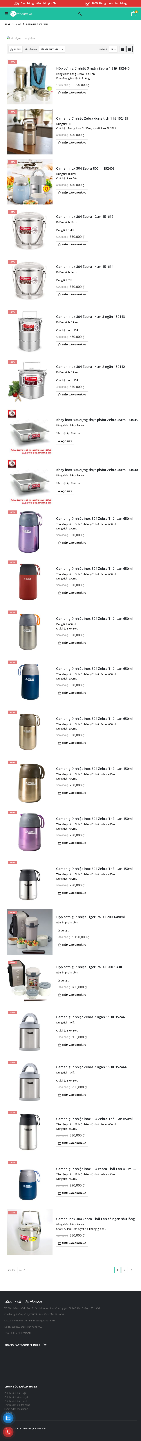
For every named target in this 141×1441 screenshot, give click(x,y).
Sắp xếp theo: (30, 49)
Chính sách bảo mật (15, 1393)
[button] (7, 14)
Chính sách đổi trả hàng (17, 1404)
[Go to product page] (30, 432)
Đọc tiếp (66, 441)
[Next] (131, 1270)
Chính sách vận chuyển (16, 1397)
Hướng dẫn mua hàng (16, 1409)
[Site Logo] (21, 14)
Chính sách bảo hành (16, 1401)
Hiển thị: (103, 49)
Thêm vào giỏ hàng (74, 92)
